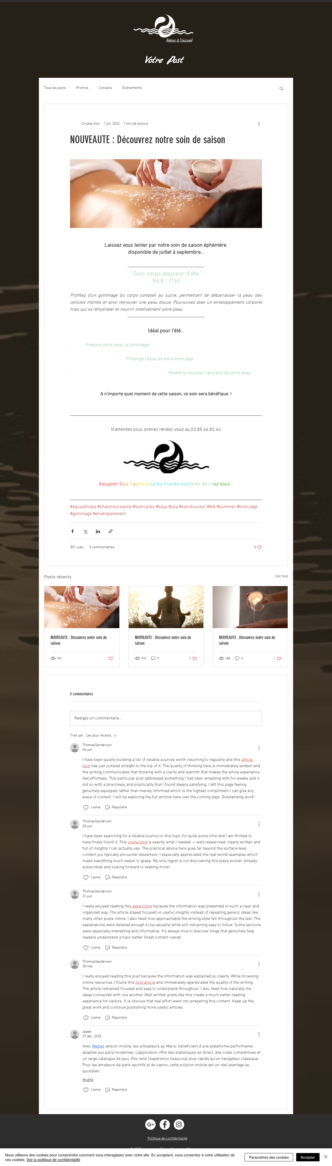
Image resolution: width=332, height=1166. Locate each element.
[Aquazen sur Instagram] (179, 1124)
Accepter (308, 1157)
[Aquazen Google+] (150, 1124)
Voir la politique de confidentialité (53, 1159)
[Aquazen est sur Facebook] (165, 1124)
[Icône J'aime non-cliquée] (85, 807)
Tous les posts (55, 88)
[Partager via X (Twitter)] (85, 531)
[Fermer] (326, 1157)
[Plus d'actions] (259, 124)
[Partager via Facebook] (72, 531)
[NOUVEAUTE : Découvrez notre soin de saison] (81, 607)
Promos (82, 88)
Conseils (105, 88)
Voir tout (281, 576)
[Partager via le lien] (110, 531)
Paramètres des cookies (269, 1157)
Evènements (132, 88)
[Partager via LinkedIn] (97, 531)
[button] (281, 88)
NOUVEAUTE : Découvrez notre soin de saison (79, 640)
